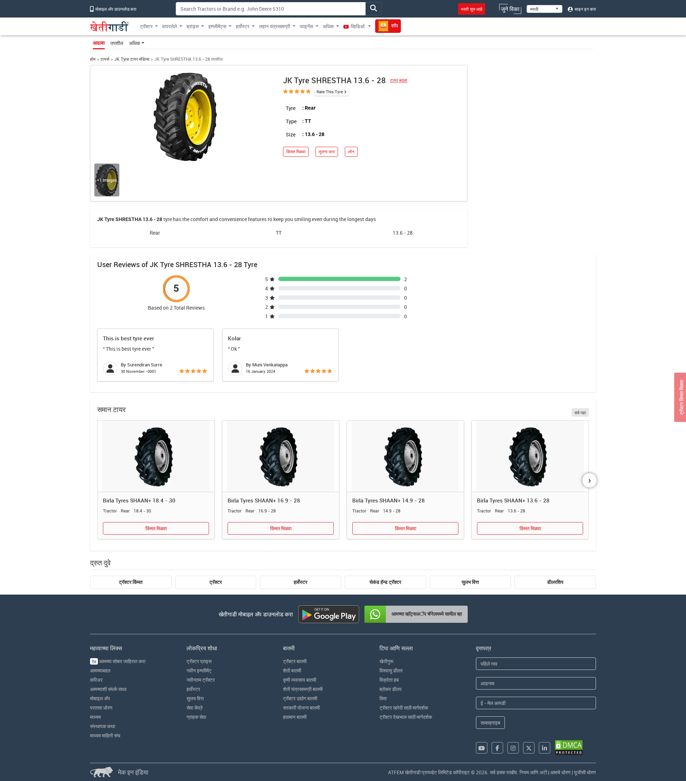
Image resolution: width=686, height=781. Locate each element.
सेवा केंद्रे (195, 707)
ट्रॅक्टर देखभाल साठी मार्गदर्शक (405, 717)
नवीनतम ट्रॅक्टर (201, 679)
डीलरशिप (555, 582)
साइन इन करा (584, 9)
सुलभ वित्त (470, 582)
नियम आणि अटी (533, 772)
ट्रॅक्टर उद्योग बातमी (300, 698)
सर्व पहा (580, 412)
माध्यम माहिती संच (105, 735)
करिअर (96, 679)
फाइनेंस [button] (306, 26)
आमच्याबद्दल (100, 670)
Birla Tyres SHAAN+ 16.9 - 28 (264, 500)
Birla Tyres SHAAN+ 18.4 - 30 (139, 500)
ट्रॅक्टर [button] (146, 26)
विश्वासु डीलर (391, 670)
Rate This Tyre (330, 91)
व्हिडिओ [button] (358, 26)
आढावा (99, 43)
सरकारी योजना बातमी (301, 707)
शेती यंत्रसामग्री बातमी (303, 689)
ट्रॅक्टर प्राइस (199, 661)
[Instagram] (513, 748)
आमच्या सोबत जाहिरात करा (118, 661)
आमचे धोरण (560, 772)
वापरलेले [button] (169, 26)
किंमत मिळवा (295, 152)
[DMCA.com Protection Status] (569, 748)
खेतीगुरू (386, 661)
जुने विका (510, 9)
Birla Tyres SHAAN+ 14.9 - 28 (388, 500)
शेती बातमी (292, 670)
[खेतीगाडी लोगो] (109, 26)
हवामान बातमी (295, 717)
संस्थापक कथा (102, 726)
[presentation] (589, 480)
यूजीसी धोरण (585, 772)
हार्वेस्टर (300, 582)
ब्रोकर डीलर (390, 689)
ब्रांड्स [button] (193, 26)
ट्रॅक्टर (215, 582)
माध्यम (95, 717)
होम (92, 59)
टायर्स (104, 59)
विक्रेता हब (389, 679)
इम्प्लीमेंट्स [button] (217, 26)
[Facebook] (497, 748)
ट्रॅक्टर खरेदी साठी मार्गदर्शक (403, 707)
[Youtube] (481, 748)
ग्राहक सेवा (196, 717)
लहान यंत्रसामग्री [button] (274, 26)
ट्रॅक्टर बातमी (295, 661)
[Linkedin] (544, 748)
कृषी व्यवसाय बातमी (299, 679)
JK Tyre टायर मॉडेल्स (131, 59)
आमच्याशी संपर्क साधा (108, 689)
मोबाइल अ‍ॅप (100, 698)
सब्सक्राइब (490, 722)
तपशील (116, 43)
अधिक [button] (328, 26)
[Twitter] (529, 748)
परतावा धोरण (101, 707)
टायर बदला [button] (398, 80)
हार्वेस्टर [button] (242, 26)
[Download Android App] (328, 614)
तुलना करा (327, 152)
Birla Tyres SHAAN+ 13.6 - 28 (513, 500)
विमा (383, 698)
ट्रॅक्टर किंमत (131, 582)
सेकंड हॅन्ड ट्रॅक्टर (385, 582)
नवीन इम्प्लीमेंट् (199, 670)
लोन (351, 152)
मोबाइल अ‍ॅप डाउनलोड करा (115, 9)
